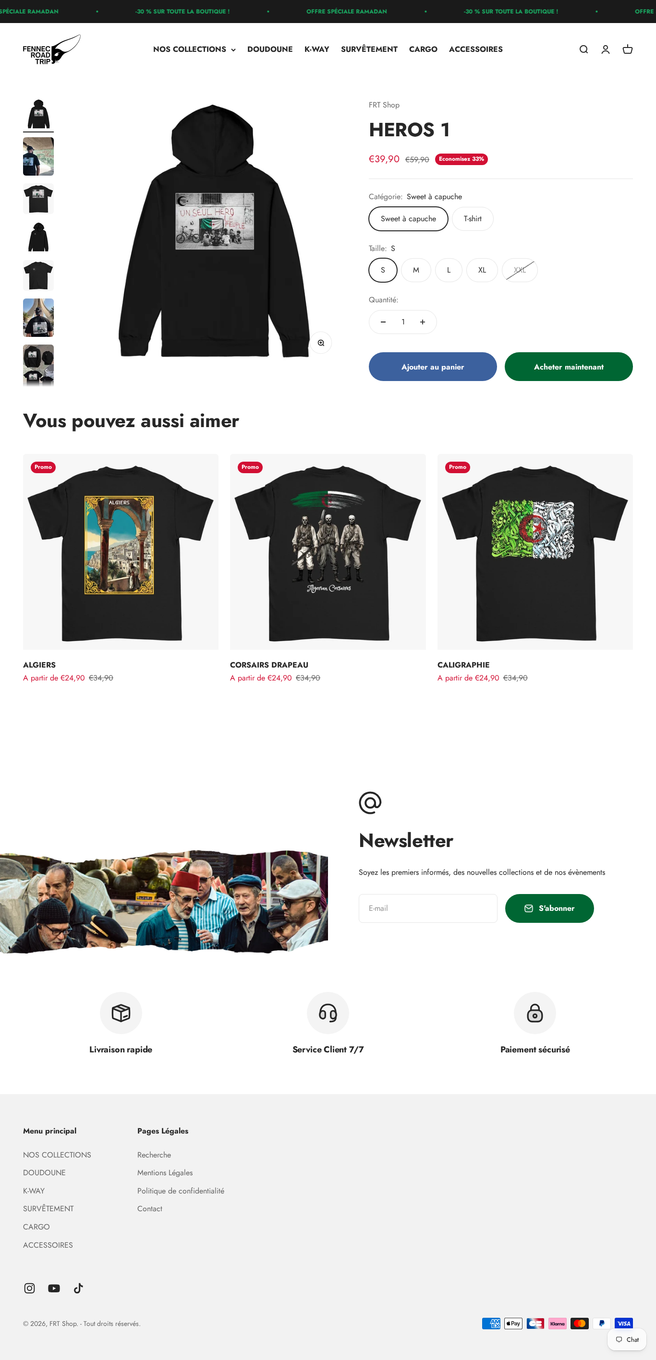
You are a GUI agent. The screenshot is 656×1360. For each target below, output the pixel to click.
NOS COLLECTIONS (189, 49)
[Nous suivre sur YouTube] (54, 1288)
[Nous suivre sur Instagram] (29, 1288)
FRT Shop (384, 104)
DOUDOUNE (270, 49)
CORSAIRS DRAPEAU (269, 664)
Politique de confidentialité (180, 1190)
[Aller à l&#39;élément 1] (38, 115)
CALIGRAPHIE (463, 664)
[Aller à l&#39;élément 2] (38, 158)
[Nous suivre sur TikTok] (78, 1288)
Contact (149, 1208)
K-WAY (316, 49)
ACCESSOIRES (476, 49)
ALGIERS (39, 664)
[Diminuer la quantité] (383, 322)
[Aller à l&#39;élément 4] (38, 238)
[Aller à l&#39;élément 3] (38, 200)
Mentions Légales (165, 1172)
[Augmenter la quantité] (423, 322)
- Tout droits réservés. (110, 1323)
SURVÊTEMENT (369, 49)
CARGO (423, 49)
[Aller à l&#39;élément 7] (38, 369)
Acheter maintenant (569, 366)
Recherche (154, 1154)
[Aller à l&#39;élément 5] (38, 277)
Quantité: (384, 299)
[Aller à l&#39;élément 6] (38, 319)
